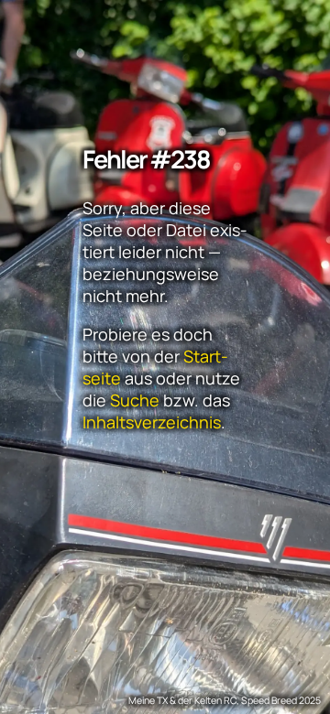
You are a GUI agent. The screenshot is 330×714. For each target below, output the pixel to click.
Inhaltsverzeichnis (151, 422)
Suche (135, 400)
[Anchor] (74, 151)
